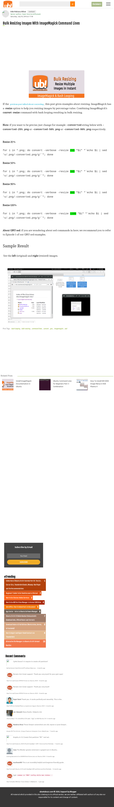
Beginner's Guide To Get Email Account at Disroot (22, 593)
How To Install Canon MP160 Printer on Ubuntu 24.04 (22, 680)
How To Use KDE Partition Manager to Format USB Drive (23, 602)
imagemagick (59, 328)
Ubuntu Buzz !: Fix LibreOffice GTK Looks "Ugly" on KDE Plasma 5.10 (26, 718)
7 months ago (54, 731)
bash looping (15, 328)
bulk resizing (26, 328)
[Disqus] (56, 430)
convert (46, 328)
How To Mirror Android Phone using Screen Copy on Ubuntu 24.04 (26, 706)
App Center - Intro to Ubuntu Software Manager (22, 612)
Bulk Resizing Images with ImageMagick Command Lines (41, 23)
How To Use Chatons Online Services (17, 598)
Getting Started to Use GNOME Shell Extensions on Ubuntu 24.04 (26, 756)
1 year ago (41, 781)
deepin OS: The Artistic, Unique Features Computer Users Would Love (28, 731)
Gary (14, 750)
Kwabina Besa (18, 724)
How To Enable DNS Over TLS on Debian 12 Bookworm (22, 781)
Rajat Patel (17, 699)
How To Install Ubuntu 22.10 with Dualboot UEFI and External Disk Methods (29, 769)
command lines (37, 328)
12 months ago (57, 769)
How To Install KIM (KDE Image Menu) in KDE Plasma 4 (99, 383)
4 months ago (43, 680)
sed (66, 328)
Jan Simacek (17, 712)
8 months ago (50, 756)
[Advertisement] (58, 47)
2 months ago (41, 668)
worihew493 (17, 762)
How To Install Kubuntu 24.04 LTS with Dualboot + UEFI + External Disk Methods (30, 744)
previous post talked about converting (27, 104)
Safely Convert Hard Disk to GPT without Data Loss (21, 668)
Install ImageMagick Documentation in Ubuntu (23, 383)
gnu (51, 328)
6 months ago (50, 706)
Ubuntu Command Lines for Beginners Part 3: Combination (62, 383)
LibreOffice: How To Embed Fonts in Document (21, 607)
